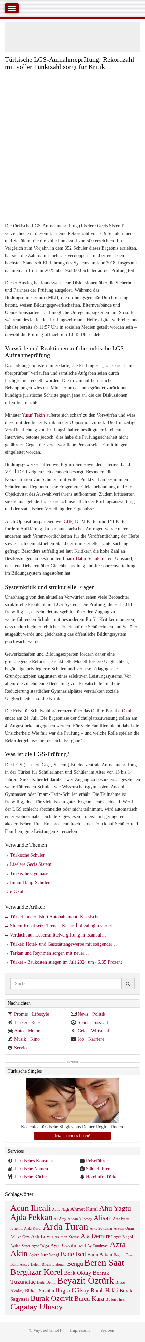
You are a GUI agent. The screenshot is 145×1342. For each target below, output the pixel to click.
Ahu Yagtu (115, 1208)
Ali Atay (60, 1219)
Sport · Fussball (93, 1022)
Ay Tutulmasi (97, 1246)
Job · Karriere (91, 1039)
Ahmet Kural (84, 1209)
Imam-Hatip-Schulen (83, 558)
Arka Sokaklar (101, 1228)
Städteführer (98, 1168)
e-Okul (125, 710)
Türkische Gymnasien (31, 873)
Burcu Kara (89, 1298)
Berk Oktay (77, 1273)
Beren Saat (104, 1263)
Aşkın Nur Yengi (44, 1254)
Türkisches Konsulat (33, 1160)
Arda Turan (65, 1226)
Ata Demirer (96, 1235)
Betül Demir (46, 1282)
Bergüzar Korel (36, 1271)
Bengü (75, 1263)
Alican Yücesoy (80, 1219)
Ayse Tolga (40, 1246)
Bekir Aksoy (20, 1264)
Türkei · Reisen (29, 1022)
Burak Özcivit (52, 1298)
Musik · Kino (27, 1039)
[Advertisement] (72, 146)
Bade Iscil (73, 1254)
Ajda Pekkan (31, 1217)
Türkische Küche (30, 1176)
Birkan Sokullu (39, 1290)
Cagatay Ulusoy (36, 1306)
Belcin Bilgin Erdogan (48, 1264)
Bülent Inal (115, 1299)
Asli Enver (42, 1236)
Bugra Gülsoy (72, 1290)
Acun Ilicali (30, 1207)
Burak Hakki (104, 1290)
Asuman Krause (67, 1237)
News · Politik (91, 1014)
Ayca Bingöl (123, 1237)
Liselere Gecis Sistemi (31, 864)
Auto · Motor (27, 1030)
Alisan (103, 1217)
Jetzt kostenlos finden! (72, 1135)
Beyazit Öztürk (85, 1281)
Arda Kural (32, 1228)
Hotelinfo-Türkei (102, 1176)
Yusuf (27, 415)
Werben (107, 1330)
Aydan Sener (20, 1246)
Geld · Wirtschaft (94, 1030)
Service (21, 1047)
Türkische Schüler (27, 855)
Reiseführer (97, 1160)
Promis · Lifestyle (31, 1014)
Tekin (39, 415)
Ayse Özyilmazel (68, 1245)
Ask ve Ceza (20, 1237)
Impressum (80, 1330)
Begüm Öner (124, 1255)
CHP (68, 521)
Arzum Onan (124, 1228)
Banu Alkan (99, 1254)
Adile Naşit (60, 1209)
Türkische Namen (31, 1168)
